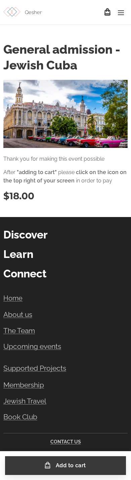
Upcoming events (32, 346)
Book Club (20, 417)
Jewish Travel (24, 401)
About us (17, 314)
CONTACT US (65, 441)
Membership (23, 385)
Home (13, 298)
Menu (121, 12)
